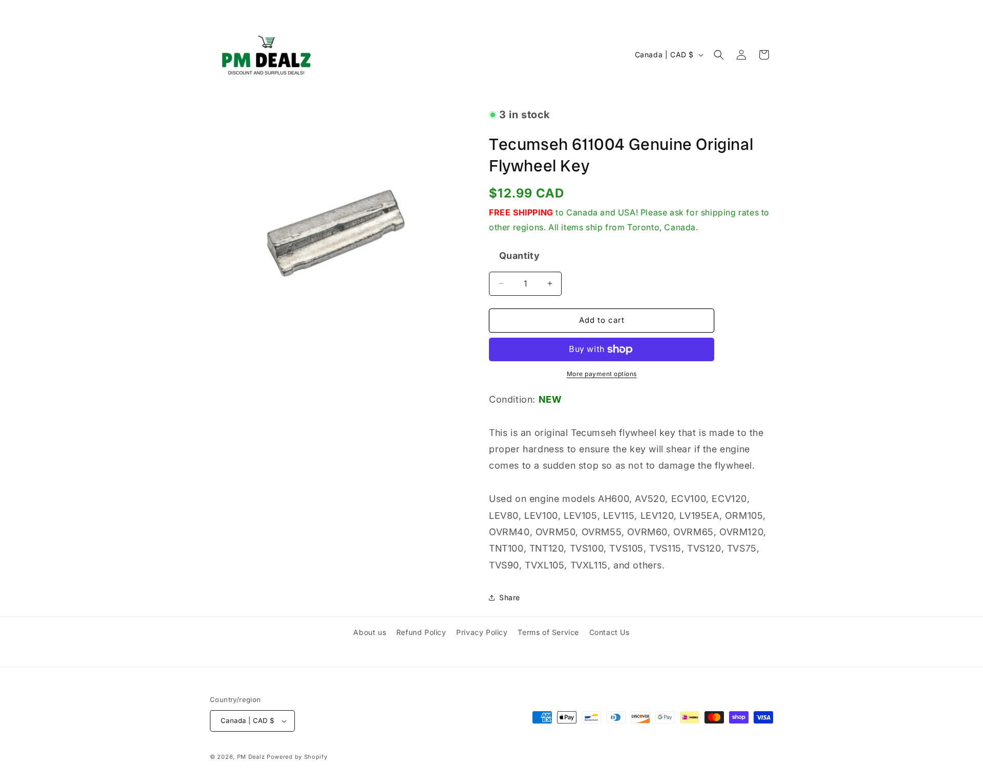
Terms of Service (548, 632)
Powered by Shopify (297, 756)
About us (369, 632)
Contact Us (609, 632)
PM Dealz (251, 756)
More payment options (602, 374)
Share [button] (509, 597)
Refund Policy (421, 632)
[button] (719, 54)
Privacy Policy (481, 632)
